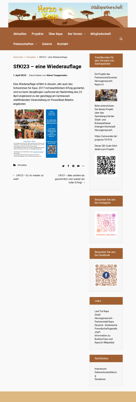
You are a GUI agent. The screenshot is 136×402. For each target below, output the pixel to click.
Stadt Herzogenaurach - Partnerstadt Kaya (104, 318)
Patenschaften (23, 44)
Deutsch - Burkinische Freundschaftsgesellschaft (106, 328)
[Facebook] (106, 275)
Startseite (18, 57)
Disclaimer (100, 379)
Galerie (47, 44)
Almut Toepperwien (57, 75)
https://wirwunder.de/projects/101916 (106, 138)
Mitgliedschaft (101, 34)
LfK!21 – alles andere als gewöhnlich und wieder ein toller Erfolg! (70, 179)
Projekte (37, 34)
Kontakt (62, 44)
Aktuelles (19, 34)
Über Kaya (56, 34)
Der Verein (75, 34)
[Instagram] (106, 224)
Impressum (101, 368)
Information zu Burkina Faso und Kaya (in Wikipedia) (104, 339)
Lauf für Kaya (102, 311)
